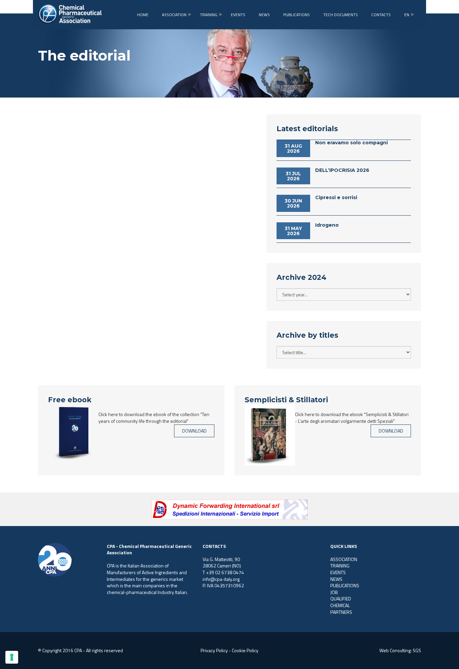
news (264, 14)
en (406, 14)
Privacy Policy (214, 650)
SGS (417, 650)
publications (296, 14)
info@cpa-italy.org (221, 579)
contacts (381, 14)
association (174, 14)
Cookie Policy (245, 650)
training (208, 14)
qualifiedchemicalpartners (341, 605)
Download (194, 430)
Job (334, 592)
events (238, 14)
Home (143, 14)
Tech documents (340, 14)
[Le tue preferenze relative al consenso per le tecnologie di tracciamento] (11, 657)
